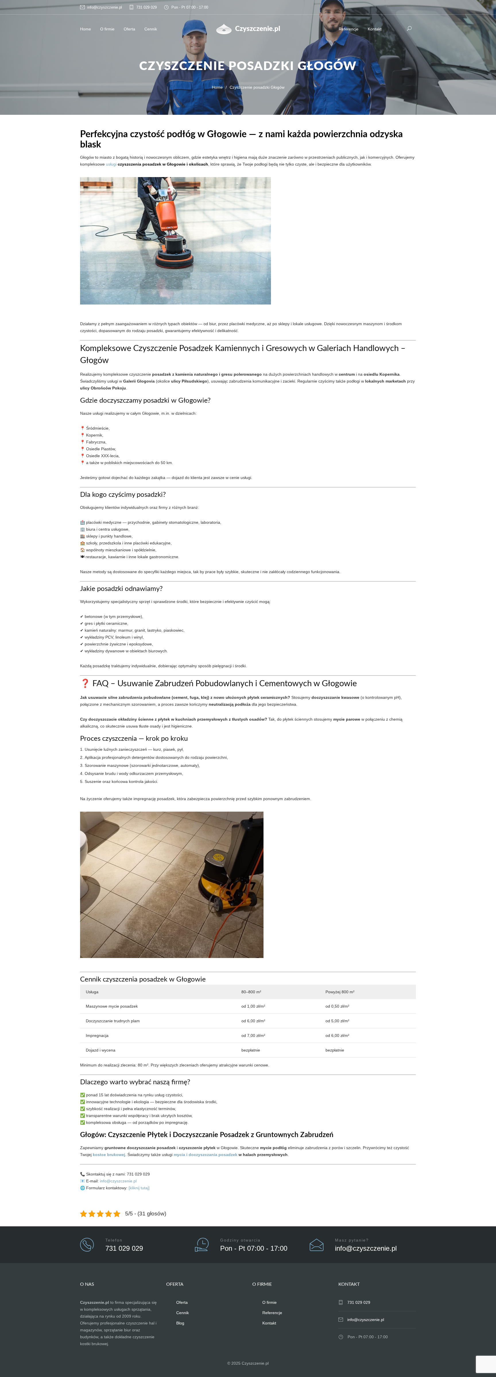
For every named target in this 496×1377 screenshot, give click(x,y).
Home (85, 29)
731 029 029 (146, 7)
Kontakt (374, 29)
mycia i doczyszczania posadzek (205, 1154)
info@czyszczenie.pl (104, 7)
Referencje (349, 29)
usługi (111, 164)
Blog (180, 1323)
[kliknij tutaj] (139, 1188)
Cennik (150, 29)
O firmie (107, 29)
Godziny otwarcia (240, 1240)
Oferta (129, 29)
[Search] (409, 28)
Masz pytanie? (352, 1240)
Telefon (114, 1240)
